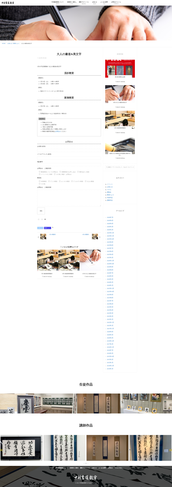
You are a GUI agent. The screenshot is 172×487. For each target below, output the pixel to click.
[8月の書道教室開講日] (69, 260)
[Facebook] (38, 219)
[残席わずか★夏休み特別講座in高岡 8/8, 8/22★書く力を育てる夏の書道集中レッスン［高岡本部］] (120, 151)
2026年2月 (110, 230)
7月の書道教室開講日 (46, 273)
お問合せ (58, 131)
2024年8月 (110, 270)
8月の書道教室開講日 (68, 273)
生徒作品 (110, 197)
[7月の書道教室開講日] (47, 260)
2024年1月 (110, 285)
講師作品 (110, 200)
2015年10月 (110, 356)
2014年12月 (110, 366)
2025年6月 (110, 251)
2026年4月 (110, 223)
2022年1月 (110, 325)
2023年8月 (110, 298)
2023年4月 (110, 310)
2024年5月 (110, 276)
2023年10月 (110, 291)
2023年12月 (110, 288)
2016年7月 (110, 350)
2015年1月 (110, 362)
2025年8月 (110, 245)
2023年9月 (110, 294)
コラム (109, 189)
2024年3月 (110, 279)
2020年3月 (110, 335)
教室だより (47, 228)
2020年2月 (110, 338)
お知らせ (94, 2)
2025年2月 (110, 257)
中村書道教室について (58, 2)
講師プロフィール (84, 2)
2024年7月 (110, 273)
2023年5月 (110, 307)
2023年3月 (110, 313)
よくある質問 (104, 2)
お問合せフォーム (116, 2)
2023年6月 (110, 304)
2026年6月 (110, 220)
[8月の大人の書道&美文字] (120, 100)
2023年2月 (110, 316)
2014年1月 (110, 369)
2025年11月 (110, 236)
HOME (52, 468)
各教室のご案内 (71, 2)
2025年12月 (110, 233)
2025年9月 (110, 242)
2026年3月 (110, 227)
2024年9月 (110, 267)
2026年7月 (110, 217)
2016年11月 (110, 347)
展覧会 (109, 192)
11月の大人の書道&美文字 (89, 273)
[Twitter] (42, 219)
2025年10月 (110, 239)
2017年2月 (110, 344)
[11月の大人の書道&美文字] (90, 260)
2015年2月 (110, 359)
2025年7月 (110, 248)
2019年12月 (110, 341)
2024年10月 (110, 264)
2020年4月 (110, 332)
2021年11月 (110, 328)
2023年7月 (110, 301)
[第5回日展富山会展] (120, 74)
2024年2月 (110, 282)
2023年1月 (110, 319)
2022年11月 (110, 322)
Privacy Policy (118, 468)
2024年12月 (110, 260)
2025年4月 (110, 254)
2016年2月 (110, 353)
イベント (110, 184)
